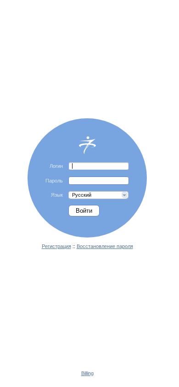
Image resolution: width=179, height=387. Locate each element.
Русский (81, 195)
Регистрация (56, 246)
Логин (56, 166)
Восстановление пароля (105, 246)
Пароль (54, 180)
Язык (57, 195)
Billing (87, 373)
